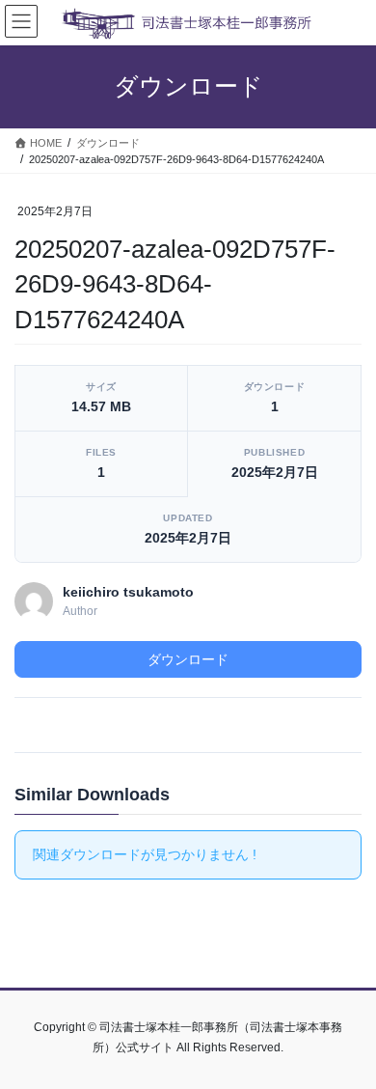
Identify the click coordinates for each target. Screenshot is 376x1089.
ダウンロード (188, 659)
